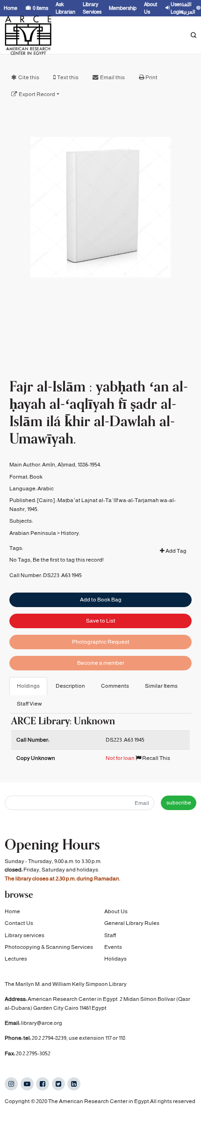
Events (113, 947)
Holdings (28, 686)
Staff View (29, 703)
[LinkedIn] (73, 1083)
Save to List (100, 620)
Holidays (115, 958)
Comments (115, 686)
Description (70, 686)
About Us (116, 911)
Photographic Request (100, 642)
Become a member (100, 663)
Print (151, 77)
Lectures (16, 958)
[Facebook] (42, 1083)
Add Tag (176, 551)
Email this (112, 77)
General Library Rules (131, 923)
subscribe (178, 802)
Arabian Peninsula (32, 533)
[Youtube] (27, 1083)
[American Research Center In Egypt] (28, 35)
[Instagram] (11, 1083)
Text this (68, 77)
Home (12, 911)
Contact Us (19, 923)
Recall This (155, 758)
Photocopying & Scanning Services (49, 947)
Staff (110, 935)
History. (70, 533)
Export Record (37, 94)
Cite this (28, 77)
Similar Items (161, 686)
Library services (24, 935)
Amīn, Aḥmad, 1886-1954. (71, 464)
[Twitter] (58, 1083)
